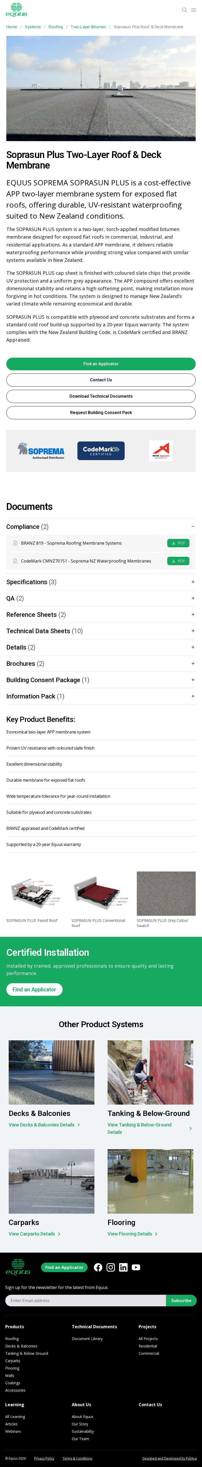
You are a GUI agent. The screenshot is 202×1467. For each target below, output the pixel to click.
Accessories (15, 1390)
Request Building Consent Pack (101, 412)
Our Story (80, 1423)
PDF (181, 542)
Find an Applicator (101, 363)
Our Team (80, 1438)
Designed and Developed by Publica (170, 1458)
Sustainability (83, 1431)
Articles (11, 1423)
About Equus (82, 1416)
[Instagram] (111, 1267)
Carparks (12, 1360)
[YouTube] (136, 1267)
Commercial (149, 1353)
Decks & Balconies (21, 1345)
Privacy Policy (44, 1458)
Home (11, 26)
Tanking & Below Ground (26, 1353)
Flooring (12, 1368)
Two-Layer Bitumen (88, 26)
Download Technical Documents (101, 396)
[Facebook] (98, 1267)
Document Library (87, 1338)
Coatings (12, 1382)
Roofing (56, 26)
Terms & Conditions (77, 1458)
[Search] (184, 10)
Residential (148, 1345)
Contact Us (101, 379)
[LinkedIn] (123, 1267)
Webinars (13, 1431)
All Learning (15, 1416)
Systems (33, 26)
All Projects (148, 1338)
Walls (9, 1375)
